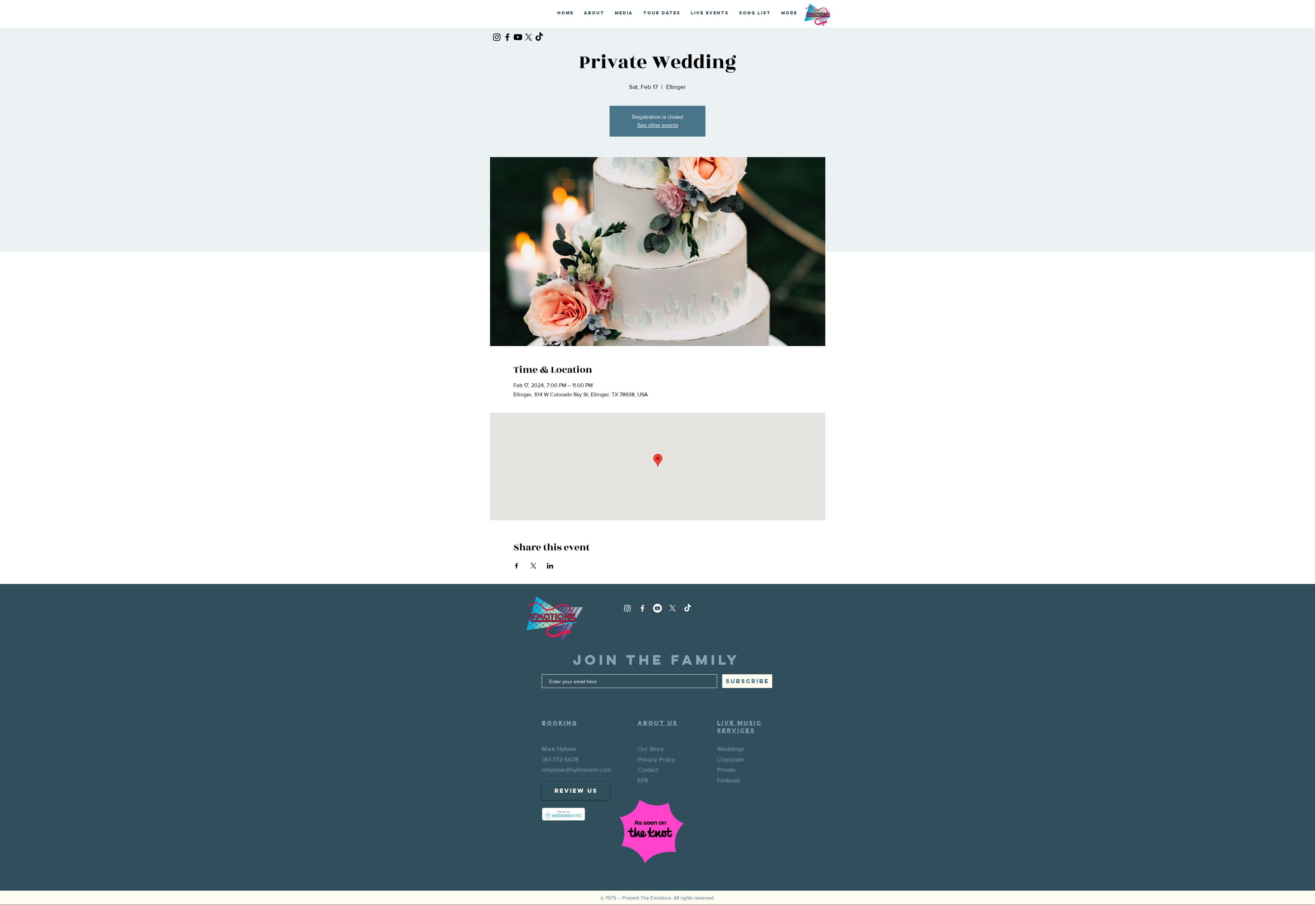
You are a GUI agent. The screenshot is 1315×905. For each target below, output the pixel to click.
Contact (648, 769)
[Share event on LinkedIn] (550, 566)
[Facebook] (507, 37)
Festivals (728, 780)
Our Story (651, 748)
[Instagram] (497, 37)
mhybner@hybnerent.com (576, 769)
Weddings (730, 748)
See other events (657, 125)
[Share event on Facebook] (516, 566)
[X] (529, 37)
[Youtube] (518, 37)
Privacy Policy (656, 759)
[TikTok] (539, 37)
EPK (643, 780)
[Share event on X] (533, 566)
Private (726, 769)
